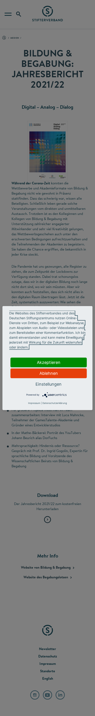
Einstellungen (49, 383)
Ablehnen (48, 373)
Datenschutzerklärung (54, 403)
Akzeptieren (48, 362)
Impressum (34, 403)
